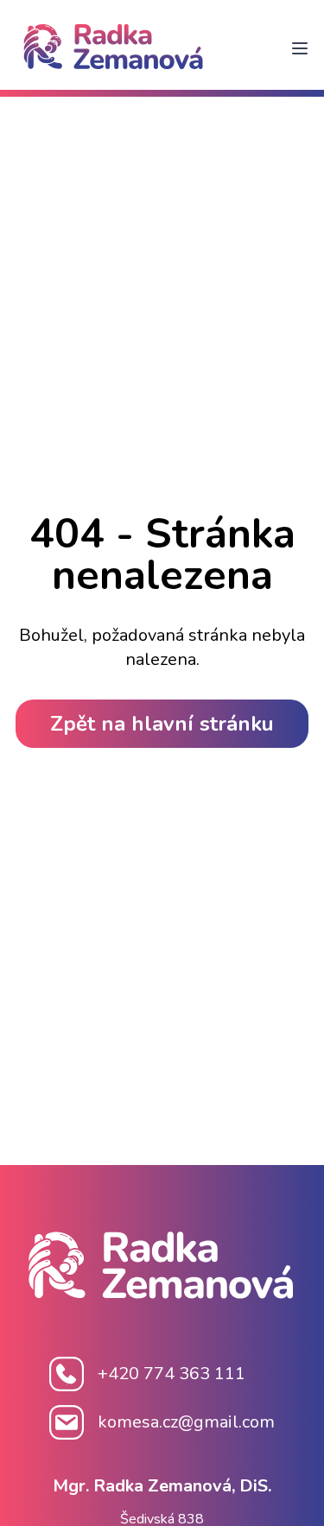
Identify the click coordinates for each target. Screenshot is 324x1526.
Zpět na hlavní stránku (162, 724)
